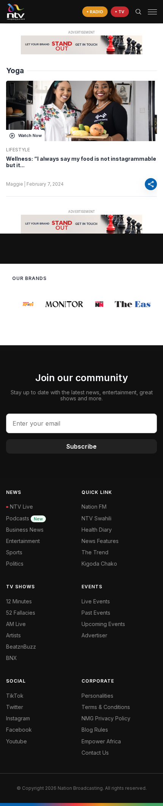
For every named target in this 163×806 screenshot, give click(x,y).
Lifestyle (18, 149)
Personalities (97, 695)
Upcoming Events (103, 624)
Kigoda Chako (99, 563)
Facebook (19, 729)
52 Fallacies (20, 612)
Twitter (14, 707)
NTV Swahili (96, 518)
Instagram (18, 718)
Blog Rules (95, 729)
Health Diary (97, 529)
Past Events (96, 612)
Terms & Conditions (106, 707)
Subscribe (81, 446)
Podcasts (24, 518)
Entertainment (23, 541)
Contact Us (95, 752)
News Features (100, 541)
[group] (27, 304)
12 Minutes (19, 601)
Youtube (16, 741)
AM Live (16, 624)
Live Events (96, 601)
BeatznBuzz (21, 646)
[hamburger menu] (152, 12)
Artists (13, 635)
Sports (14, 552)
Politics (15, 563)
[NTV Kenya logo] (15, 11)
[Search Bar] (138, 11)
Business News (25, 529)
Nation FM (94, 506)
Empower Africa (101, 741)
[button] (149, 12)
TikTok (15, 695)
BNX (11, 658)
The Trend (95, 552)
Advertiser (94, 635)
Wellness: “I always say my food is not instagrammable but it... (81, 162)
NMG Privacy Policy (106, 718)
